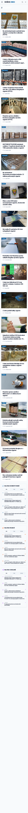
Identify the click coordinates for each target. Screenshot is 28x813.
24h (6, 489)
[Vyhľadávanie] (22, 2)
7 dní (14, 489)
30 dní (21, 489)
